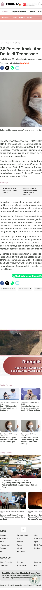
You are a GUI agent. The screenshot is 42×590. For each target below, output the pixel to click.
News (2, 542)
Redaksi (20, 562)
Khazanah (3, 538)
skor (32, 12)
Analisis (20, 542)
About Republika (6, 562)
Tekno (29, 17)
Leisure (8, 43)
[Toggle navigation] (2, 4)
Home (2, 43)
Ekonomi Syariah (19, 12)
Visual (19, 548)
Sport (36, 542)
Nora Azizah (24, 63)
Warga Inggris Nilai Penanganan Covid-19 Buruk (9, 190)
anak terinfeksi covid (8, 289)
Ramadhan (21, 551)
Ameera (3, 535)
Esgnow (3, 548)
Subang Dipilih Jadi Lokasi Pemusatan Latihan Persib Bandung (30, 191)
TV (1, 551)
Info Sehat (16, 43)
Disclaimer (4, 565)
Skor (36, 535)
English (37, 548)
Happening (6, 17)
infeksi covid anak (25, 289)
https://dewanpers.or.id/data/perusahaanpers (19, 578)
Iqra (18, 538)
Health (14, 17)
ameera (5, 12)
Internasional (4, 545)
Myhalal (22, 17)
